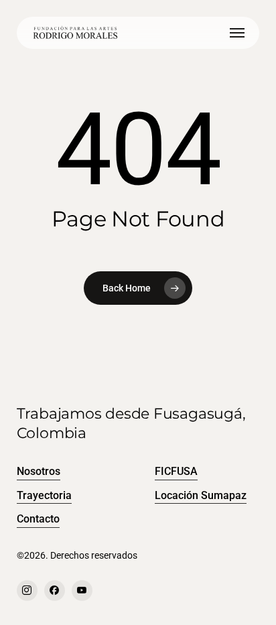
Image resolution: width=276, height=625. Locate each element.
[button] (237, 33)
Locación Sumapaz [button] (201, 495)
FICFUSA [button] (176, 471)
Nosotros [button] (38, 471)
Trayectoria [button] (44, 495)
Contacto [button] (38, 518)
